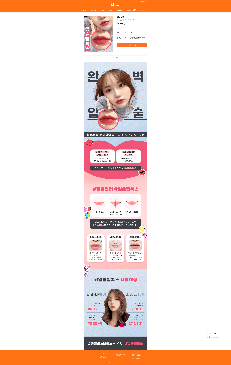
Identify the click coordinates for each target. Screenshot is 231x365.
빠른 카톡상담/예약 (215, 337)
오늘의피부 (129, 10)
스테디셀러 (111, 10)
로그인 (140, 1)
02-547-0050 (213, 333)
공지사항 (144, 1)
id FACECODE (93, 10)
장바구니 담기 (132, 45)
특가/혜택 (119, 10)
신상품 (102, 10)
